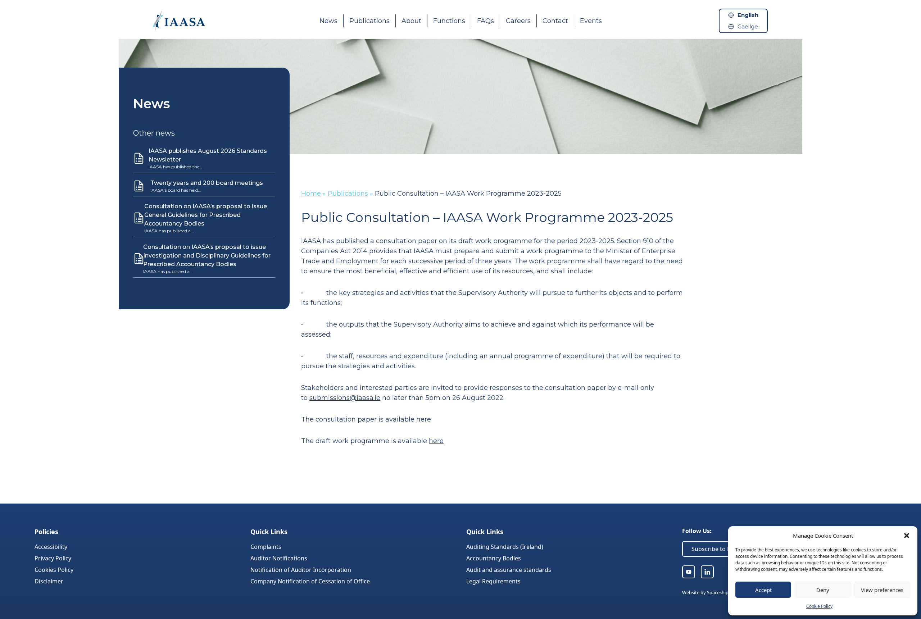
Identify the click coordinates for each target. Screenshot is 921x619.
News (328, 21)
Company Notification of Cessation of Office (310, 581)
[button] (906, 535)
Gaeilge (748, 26)
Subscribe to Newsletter (724, 549)
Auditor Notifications (278, 558)
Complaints (265, 547)
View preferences (882, 589)
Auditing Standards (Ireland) (504, 547)
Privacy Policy (53, 558)
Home (311, 193)
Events (591, 21)
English (748, 15)
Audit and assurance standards (508, 570)
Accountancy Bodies (493, 558)
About (411, 21)
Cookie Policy (819, 606)
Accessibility (51, 547)
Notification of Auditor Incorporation (300, 570)
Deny (822, 589)
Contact (555, 21)
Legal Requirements (493, 581)
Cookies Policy (54, 570)
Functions (449, 21)
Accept (763, 589)
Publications (369, 21)
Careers (518, 21)
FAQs (485, 21)
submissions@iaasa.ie (344, 398)
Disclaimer (49, 581)
